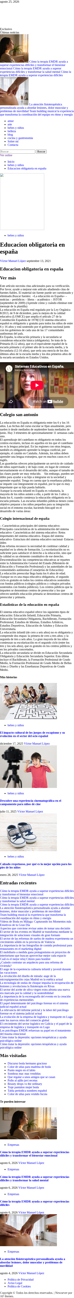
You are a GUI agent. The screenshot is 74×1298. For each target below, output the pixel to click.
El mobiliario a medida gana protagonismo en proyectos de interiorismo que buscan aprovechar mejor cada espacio (35, 954)
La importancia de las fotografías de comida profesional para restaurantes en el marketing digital (36, 947)
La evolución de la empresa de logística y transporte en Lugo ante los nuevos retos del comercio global (36, 1018)
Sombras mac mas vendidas (24, 1073)
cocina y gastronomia (20, 138)
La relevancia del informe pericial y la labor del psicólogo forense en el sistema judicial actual (34, 1011)
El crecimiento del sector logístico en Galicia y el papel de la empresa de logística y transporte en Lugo (36, 1025)
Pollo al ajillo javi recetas (22, 1080)
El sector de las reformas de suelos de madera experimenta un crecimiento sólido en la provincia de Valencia (36, 940)
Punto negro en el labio (21, 1070)
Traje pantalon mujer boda (23, 1087)
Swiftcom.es (19, 15)
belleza (12, 131)
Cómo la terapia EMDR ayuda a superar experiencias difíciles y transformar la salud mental (30, 70)
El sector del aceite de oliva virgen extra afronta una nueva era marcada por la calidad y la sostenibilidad (35, 991)
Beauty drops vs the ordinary (25, 1083)
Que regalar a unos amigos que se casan (31, 1077)
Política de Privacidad (21, 1279)
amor (11, 121)
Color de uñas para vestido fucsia (27, 1094)
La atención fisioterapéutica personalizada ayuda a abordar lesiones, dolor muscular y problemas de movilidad (34, 108)
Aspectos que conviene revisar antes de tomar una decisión (35, 928)
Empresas (13, 1144)
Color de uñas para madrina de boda (29, 1066)
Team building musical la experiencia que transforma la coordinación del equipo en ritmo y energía (37, 113)
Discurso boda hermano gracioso (27, 1063)
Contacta (13, 144)
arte (10, 124)
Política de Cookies (19, 1286)
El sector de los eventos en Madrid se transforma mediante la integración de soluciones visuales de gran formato (36, 933)
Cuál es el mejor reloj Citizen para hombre (25, 959)
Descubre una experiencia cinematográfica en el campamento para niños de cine (30, 802)
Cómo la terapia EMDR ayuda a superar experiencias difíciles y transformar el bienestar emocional (34, 65)
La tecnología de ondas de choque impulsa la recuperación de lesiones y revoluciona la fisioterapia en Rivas (36, 984)
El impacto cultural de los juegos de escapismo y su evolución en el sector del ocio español (32, 734)
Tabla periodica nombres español (27, 1090)
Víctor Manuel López (13, 261)
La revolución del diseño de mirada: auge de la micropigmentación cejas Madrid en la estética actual (31, 977)
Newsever (61, 1292)
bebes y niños (16, 127)
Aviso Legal (15, 1283)
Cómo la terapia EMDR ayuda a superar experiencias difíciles (35, 73)
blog (10, 134)
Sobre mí (13, 141)
